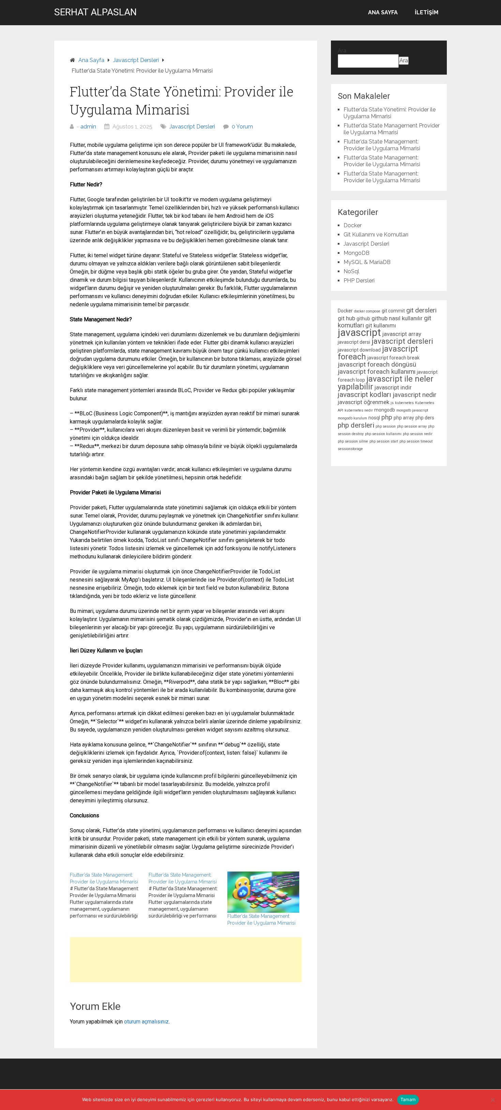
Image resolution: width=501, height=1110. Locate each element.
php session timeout (415, 441)
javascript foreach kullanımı (376, 371)
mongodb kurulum (352, 418)
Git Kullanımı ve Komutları (376, 234)
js (392, 403)
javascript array (401, 333)
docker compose (367, 311)
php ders (424, 417)
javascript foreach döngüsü (377, 364)
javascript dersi (354, 342)
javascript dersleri (402, 341)
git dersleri (421, 310)
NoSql (351, 271)
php (386, 417)
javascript (359, 332)
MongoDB (356, 253)
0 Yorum (242, 126)
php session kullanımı (383, 434)
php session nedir (417, 434)
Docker (353, 225)
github (363, 318)
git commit (393, 310)
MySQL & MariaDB (367, 262)
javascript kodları (364, 394)
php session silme (353, 441)
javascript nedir (415, 395)
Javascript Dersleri (192, 126)
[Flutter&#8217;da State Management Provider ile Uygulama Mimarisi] (263, 892)
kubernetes (404, 403)
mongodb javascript (412, 410)
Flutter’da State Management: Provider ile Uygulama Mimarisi (382, 145)
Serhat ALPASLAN (95, 12)
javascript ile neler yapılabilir (386, 382)
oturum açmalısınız (146, 1021)
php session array (412, 426)
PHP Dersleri (359, 280)
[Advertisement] (186, 959)
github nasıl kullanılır (397, 318)
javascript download (359, 350)
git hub (346, 318)
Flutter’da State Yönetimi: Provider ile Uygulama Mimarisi (390, 113)
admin (88, 126)
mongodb (384, 410)
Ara (342, 50)
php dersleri (356, 425)
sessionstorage (350, 449)
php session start (383, 441)
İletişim (426, 12)
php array (404, 417)
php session (386, 426)
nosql (374, 417)
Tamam (407, 1099)
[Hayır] (492, 1099)
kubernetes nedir (359, 410)
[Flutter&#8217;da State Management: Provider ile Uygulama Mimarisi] (109, 895)
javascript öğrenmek (363, 402)
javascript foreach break (393, 357)
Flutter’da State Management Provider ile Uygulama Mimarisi (392, 129)
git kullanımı (380, 325)
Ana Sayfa (383, 12)
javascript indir (393, 387)
